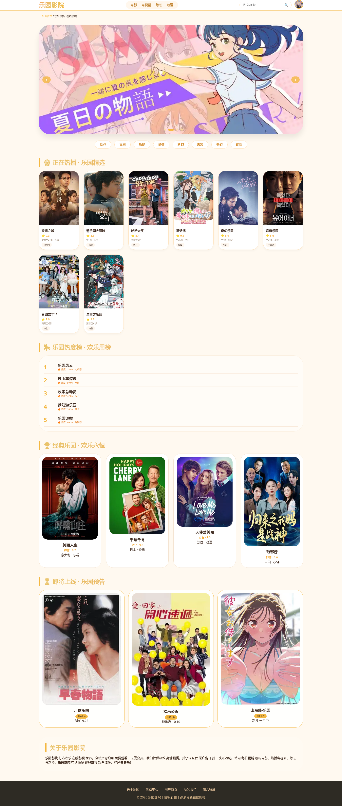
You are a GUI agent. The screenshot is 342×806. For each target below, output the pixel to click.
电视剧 (146, 5)
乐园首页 (47, 16)
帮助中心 (152, 789)
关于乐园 (133, 789)
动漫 (170, 5)
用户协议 (171, 789)
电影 (133, 5)
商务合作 (190, 789)
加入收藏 (209, 789)
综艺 (159, 5)
